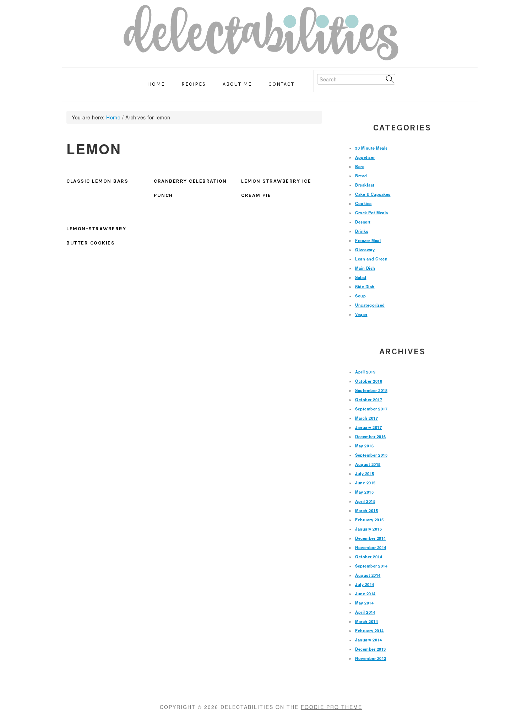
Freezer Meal (368, 240)
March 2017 (366, 418)
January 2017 (368, 427)
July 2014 (364, 584)
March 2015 (366, 510)
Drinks (361, 231)
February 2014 (369, 630)
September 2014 (371, 566)
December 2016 (370, 436)
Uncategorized (370, 305)
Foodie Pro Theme (331, 706)
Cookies (363, 203)
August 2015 (368, 464)
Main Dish (365, 268)
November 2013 (370, 658)
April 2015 (365, 501)
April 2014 (365, 612)
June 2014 (365, 593)
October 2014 (368, 556)
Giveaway (365, 249)
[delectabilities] (261, 35)
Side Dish (365, 286)
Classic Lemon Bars (97, 181)
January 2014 (368, 640)
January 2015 (368, 529)
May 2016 (364, 445)
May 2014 (364, 603)
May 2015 (364, 492)
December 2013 (370, 649)
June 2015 (365, 482)
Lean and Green (371, 259)
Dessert (363, 222)
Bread (361, 175)
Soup (360, 296)
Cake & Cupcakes (373, 194)
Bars (359, 166)
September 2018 (371, 390)
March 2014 (366, 621)
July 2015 (364, 473)
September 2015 (371, 455)
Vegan (361, 314)
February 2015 (369, 519)
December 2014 (370, 538)
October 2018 (368, 381)
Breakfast (365, 185)
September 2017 (371, 409)
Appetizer (365, 157)
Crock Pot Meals (371, 212)
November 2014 (370, 547)
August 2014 (368, 575)
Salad (360, 277)
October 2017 (368, 399)
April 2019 (365, 372)
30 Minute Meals (371, 148)
